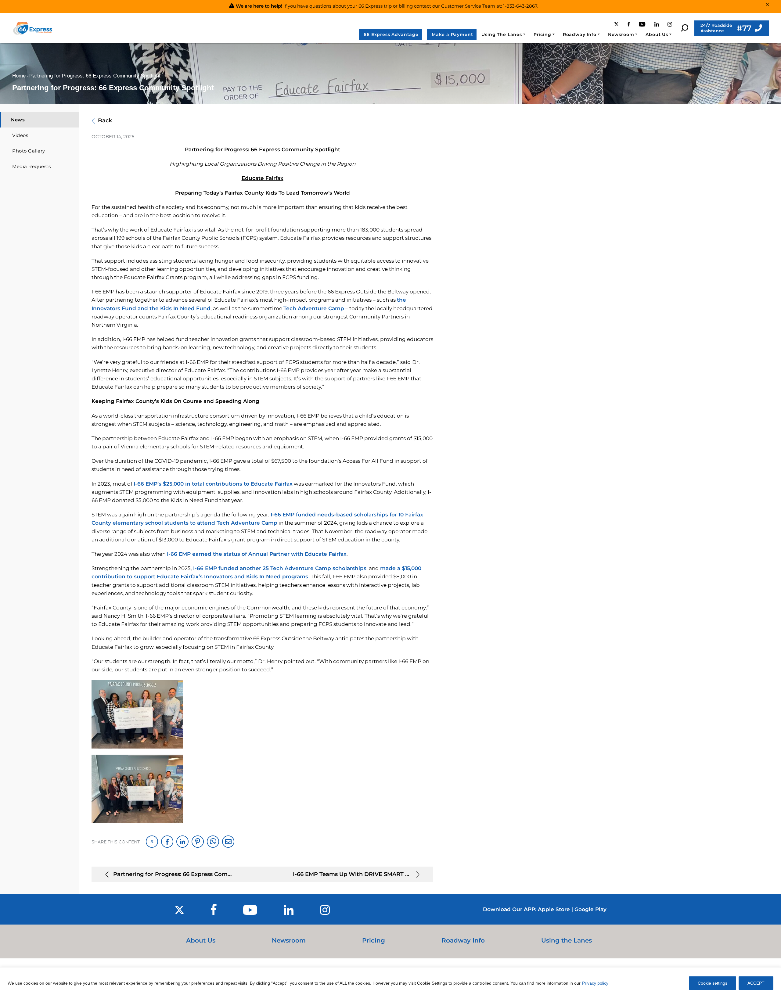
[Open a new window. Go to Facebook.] (630, 24)
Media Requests (31, 166)
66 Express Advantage (391, 34)
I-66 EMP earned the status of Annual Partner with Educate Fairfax (257, 554)
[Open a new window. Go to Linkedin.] (658, 24)
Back (105, 120)
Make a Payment (452, 34)
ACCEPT (756, 983)
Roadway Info (579, 34)
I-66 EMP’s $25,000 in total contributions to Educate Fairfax (213, 484)
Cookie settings (712, 983)
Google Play (590, 909)
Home (19, 76)
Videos (20, 135)
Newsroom (621, 34)
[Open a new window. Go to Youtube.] (643, 24)
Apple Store (554, 909)
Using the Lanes (566, 940)
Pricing (542, 34)
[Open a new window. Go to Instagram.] (671, 24)
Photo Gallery (28, 151)
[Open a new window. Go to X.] (617, 24)
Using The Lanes (501, 34)
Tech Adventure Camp (313, 308)
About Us (657, 34)
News (18, 120)
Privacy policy (595, 983)
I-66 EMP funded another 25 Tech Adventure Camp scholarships (279, 568)
